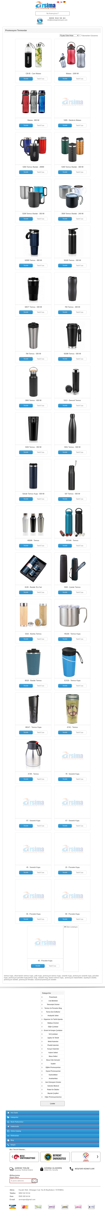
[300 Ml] (72, 148)
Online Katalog (16, 1131)
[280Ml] (33, 148)
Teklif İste (40, 79)
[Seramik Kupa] (72, 755)
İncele (26, 79)
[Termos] (33, 522)
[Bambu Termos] (33, 615)
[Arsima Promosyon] (45, 5)
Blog (12, 1140)
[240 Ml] (72, 195)
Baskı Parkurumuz (17, 1122)
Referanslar (15, 1136)
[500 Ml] (72, 242)
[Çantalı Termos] (72, 569)
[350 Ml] (33, 195)
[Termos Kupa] (72, 615)
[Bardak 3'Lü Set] (33, 569)
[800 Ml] (33, 102)
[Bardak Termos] (33, 662)
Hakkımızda (15, 1126)
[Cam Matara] (33, 55)
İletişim (13, 1145)
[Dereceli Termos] (72, 382)
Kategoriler (14, 1117)
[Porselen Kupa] (72, 849)
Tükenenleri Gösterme (89, 36)
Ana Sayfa (14, 1113)
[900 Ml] (33, 242)
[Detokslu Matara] (72, 102)
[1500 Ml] (72, 55)
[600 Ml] (33, 382)
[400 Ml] (72, 288)
